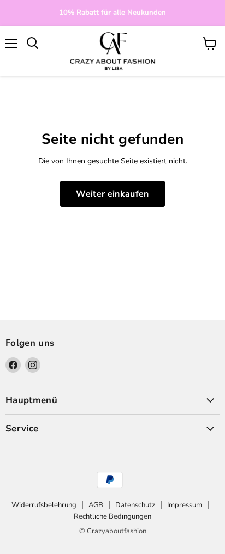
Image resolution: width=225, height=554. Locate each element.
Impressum (184, 505)
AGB (95, 505)
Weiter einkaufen (112, 194)
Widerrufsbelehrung (43, 505)
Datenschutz (135, 505)
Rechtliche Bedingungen (112, 516)
